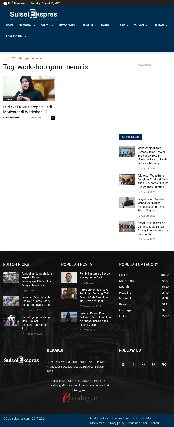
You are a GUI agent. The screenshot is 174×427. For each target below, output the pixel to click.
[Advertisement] (145, 90)
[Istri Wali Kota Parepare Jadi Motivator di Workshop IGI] (29, 88)
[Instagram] (154, 364)
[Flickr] (143, 364)
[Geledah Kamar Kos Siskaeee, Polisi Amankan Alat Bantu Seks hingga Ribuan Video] (69, 317)
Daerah (8, 99)
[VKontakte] (164, 364)
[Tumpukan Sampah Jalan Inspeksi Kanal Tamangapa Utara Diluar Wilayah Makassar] (11, 277)
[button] (165, 47)
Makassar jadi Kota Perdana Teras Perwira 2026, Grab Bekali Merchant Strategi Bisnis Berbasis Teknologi (152, 156)
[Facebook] (133, 364)
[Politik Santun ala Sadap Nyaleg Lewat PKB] (69, 277)
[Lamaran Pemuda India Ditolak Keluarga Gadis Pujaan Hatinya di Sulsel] (11, 301)
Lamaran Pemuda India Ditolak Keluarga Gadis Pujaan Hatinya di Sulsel (37, 301)
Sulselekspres (11, 117)
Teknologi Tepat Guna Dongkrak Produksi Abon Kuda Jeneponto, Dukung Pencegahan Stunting (153, 181)
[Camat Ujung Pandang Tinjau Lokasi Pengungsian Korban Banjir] (11, 320)
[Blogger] (123, 364)
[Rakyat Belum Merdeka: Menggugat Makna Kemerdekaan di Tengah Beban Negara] (127, 202)
